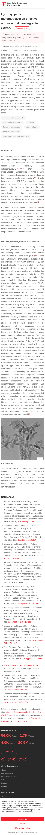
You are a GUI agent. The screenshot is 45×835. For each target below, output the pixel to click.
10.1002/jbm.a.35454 (27, 540)
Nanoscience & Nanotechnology (23, 46)
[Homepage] (4, 4)
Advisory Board (7, 773)
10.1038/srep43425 (25, 522)
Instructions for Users (9, 776)
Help (3, 780)
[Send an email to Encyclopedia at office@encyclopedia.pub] (3, 759)
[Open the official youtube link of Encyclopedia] (20, 759)
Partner (4, 786)
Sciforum (4, 796)
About (3, 770)
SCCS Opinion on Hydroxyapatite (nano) (21, 666)
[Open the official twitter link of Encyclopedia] (9, 759)
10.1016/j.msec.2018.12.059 (27, 604)
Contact (4, 783)
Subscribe (9, 751)
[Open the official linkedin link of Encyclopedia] (14, 759)
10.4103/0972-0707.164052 (19, 622)
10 (36, 255)
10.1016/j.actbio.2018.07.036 (16, 702)
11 (37, 389)
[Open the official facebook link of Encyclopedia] (25, 759)
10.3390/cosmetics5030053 (15, 690)
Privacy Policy (21, 721)
